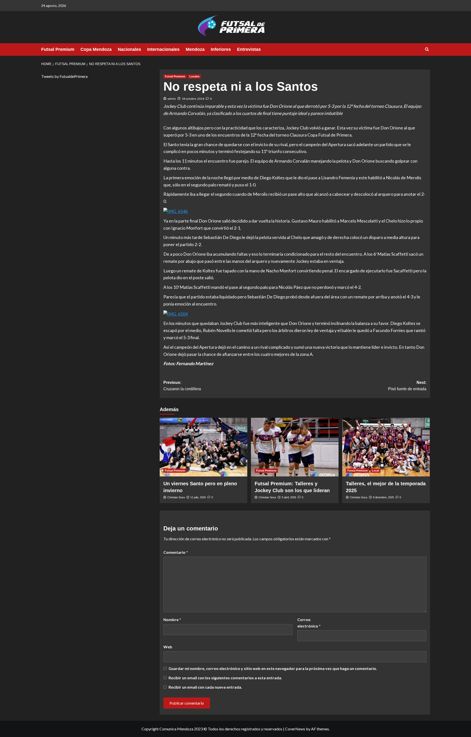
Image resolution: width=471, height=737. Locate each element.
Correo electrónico (309, 622)
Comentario (175, 552)
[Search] (427, 49)
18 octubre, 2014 (193, 98)
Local (375, 470)
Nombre (172, 619)
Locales (194, 76)
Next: (407, 385)
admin (172, 98)
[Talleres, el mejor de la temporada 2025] (386, 447)
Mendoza (195, 49)
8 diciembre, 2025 (383, 497)
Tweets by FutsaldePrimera (64, 76)
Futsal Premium (57, 49)
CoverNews (295, 728)
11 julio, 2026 (198, 497)
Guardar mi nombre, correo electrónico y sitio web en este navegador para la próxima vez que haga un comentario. (273, 668)
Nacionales (129, 49)
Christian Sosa (176, 497)
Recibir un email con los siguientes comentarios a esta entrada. (225, 677)
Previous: (182, 385)
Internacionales (163, 49)
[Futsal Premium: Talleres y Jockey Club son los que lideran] (295, 447)
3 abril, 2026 (289, 497)
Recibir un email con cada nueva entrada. (205, 687)
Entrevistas (249, 49)
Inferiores (221, 49)
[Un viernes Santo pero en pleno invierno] (203, 447)
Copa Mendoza (96, 49)
